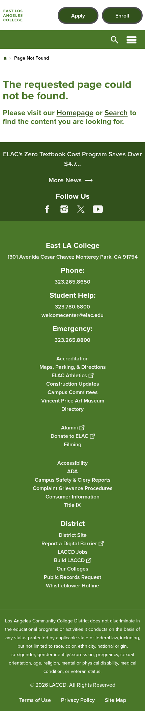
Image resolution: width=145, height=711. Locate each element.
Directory (72, 409)
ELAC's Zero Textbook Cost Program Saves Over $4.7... (72, 159)
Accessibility (72, 462)
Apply (78, 16)
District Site (73, 535)
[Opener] (138, 214)
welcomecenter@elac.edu (72, 315)
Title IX (72, 505)
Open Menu (131, 39)
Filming (72, 444)
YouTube (98, 209)
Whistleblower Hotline (72, 585)
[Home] (13, 15)
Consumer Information (72, 496)
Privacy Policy (78, 700)
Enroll (122, 16)
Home (5, 58)
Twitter (81, 209)
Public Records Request (72, 577)
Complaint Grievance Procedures (73, 488)
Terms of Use (35, 700)
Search (116, 112)
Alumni (69, 427)
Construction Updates (72, 383)
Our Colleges (72, 568)
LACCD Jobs (73, 551)
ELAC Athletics (69, 375)
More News (65, 180)
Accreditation (72, 358)
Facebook (47, 209)
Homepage (75, 112)
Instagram (64, 209)
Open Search (114, 39)
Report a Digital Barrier (69, 543)
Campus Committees (73, 392)
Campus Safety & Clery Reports (73, 479)
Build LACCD (69, 560)
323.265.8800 (72, 340)
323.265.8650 (72, 282)
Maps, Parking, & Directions (72, 366)
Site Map (115, 700)
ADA (72, 471)
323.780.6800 (72, 307)
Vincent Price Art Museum (72, 400)
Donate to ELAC (69, 436)
